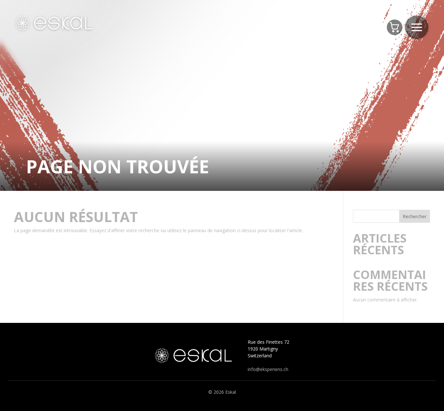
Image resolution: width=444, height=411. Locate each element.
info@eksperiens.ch (268, 369)
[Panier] (394, 27)
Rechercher (414, 216)
